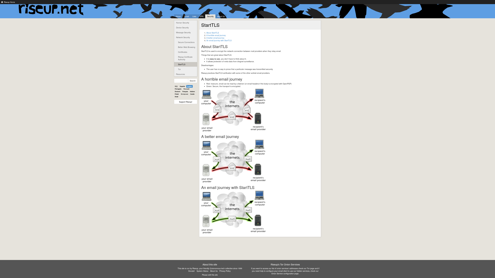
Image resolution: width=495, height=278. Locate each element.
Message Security (183, 32)
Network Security (183, 37)
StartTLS (181, 64)
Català (192, 94)
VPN (201, 16)
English (189, 86)
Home (178, 16)
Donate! (191, 271)
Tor (179, 69)
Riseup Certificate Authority (185, 58)
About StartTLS (212, 32)
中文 (176, 86)
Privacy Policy (225, 271)
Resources (180, 74)
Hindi (176, 97)
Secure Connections (186, 42)
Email (186, 16)
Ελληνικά (184, 94)
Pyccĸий (186, 89)
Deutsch (177, 91)
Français (185, 91)
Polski (177, 94)
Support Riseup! (185, 102)
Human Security (182, 22)
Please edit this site (210, 274)
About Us (221, 16)
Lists (194, 16)
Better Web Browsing (186, 47)
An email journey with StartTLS (219, 40)
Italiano (192, 91)
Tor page (310, 268)
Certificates (182, 52)
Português (178, 89)
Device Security (182, 27)
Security (210, 16)
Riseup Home (9, 2)
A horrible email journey (216, 35)
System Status (202, 271)
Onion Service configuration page (285, 273)
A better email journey (215, 38)
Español (182, 86)
